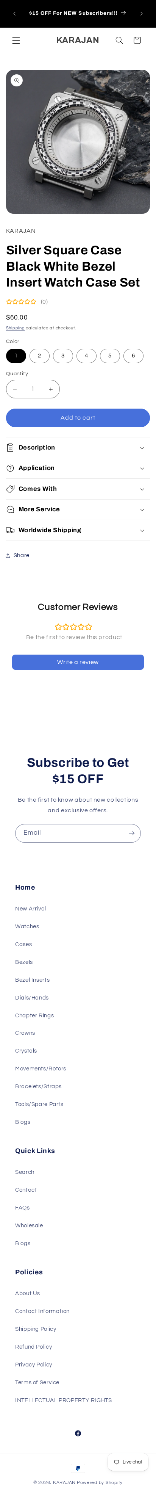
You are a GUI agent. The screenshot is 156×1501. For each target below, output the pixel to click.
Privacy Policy (33, 1365)
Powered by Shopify (100, 1483)
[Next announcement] (141, 13)
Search (24, 1172)
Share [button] (22, 555)
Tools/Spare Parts (39, 1104)
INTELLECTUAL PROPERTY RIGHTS (63, 1400)
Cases (23, 944)
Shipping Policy (35, 1329)
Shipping (15, 328)
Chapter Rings (34, 1015)
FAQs (22, 1208)
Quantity (17, 373)
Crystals (26, 1051)
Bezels (24, 962)
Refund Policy (33, 1347)
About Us (27, 1293)
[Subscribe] (131, 833)
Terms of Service (37, 1382)
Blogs (22, 1122)
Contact (26, 1190)
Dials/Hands (32, 998)
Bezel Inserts (32, 980)
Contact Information (42, 1311)
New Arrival (30, 909)
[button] (16, 40)
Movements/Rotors (40, 1069)
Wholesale (29, 1225)
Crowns (25, 1033)
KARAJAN (64, 1483)
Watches (27, 926)
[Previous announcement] (14, 13)
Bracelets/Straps (38, 1086)
